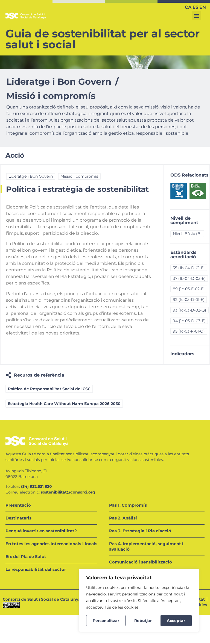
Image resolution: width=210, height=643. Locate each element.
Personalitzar (106, 620)
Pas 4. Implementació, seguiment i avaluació (146, 546)
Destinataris (18, 518)
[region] (139, 600)
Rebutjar (143, 620)
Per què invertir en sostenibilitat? (41, 530)
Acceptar (176, 620)
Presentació (18, 505)
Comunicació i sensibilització (140, 562)
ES (195, 7)
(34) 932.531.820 (36, 486)
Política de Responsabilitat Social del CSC (49, 389)
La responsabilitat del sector (35, 569)
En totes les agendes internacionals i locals (51, 543)
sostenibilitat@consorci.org (68, 492)
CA (188, 7)
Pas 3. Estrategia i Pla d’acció (140, 530)
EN (202, 7)
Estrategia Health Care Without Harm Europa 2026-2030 (64, 403)
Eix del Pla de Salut (25, 556)
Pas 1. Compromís (128, 505)
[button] (196, 15)
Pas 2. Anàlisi (123, 518)
